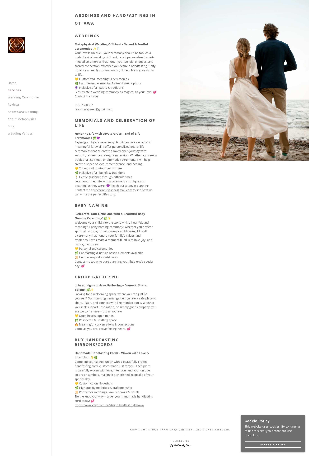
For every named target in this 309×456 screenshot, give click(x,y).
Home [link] (12, 83)
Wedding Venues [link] (20, 133)
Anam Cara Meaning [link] (23, 112)
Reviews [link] (14, 104)
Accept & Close (273, 444)
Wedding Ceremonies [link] (24, 97)
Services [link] (14, 90)
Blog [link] (11, 126)
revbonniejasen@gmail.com (93, 109)
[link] (16, 44)
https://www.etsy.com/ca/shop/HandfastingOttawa (109, 405)
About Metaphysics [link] (22, 119)
